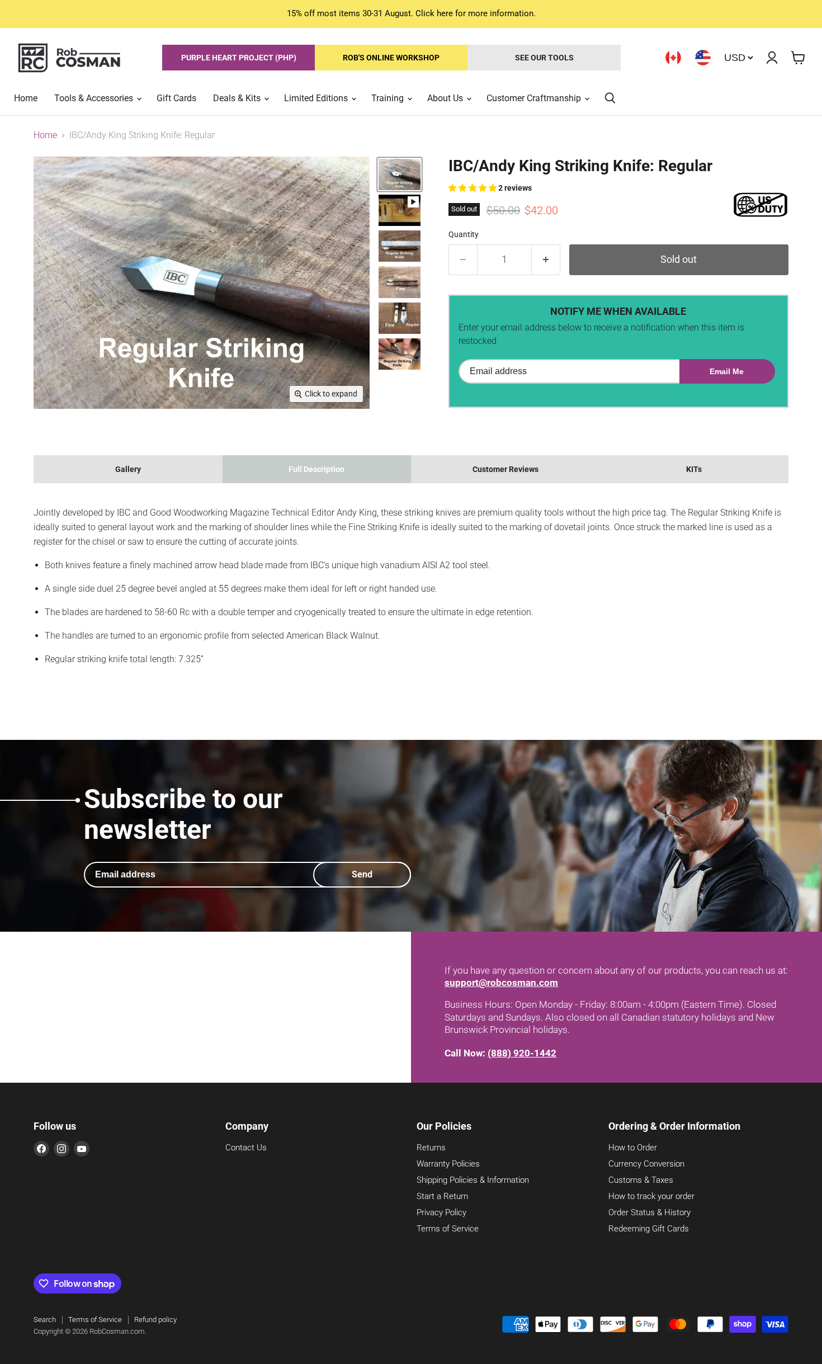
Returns (431, 1148)
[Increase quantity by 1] (546, 259)
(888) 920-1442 (522, 1053)
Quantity (463, 234)
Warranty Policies (448, 1164)
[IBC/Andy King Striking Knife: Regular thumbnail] (399, 210)
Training (388, 98)
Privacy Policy (441, 1212)
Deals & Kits (238, 98)
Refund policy (155, 1319)
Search (45, 1319)
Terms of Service (448, 1229)
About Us (446, 98)
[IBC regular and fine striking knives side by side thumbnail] (399, 318)
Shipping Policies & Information (473, 1180)
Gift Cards (176, 98)
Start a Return (442, 1196)
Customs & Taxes (640, 1180)
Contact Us (246, 1148)
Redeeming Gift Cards (648, 1229)
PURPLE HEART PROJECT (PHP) (238, 57)
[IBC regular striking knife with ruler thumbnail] (399, 246)
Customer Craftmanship (534, 98)
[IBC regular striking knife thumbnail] (399, 174)
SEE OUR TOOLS (544, 57)
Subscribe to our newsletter (183, 814)
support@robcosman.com (501, 982)
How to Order (632, 1148)
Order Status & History (649, 1212)
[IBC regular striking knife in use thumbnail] (399, 354)
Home (25, 98)
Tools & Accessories (94, 98)
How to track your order (651, 1196)
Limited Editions (317, 98)
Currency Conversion (646, 1164)
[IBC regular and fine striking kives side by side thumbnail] (399, 282)
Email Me (727, 371)
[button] (473, 187)
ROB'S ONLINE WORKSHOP (391, 57)
